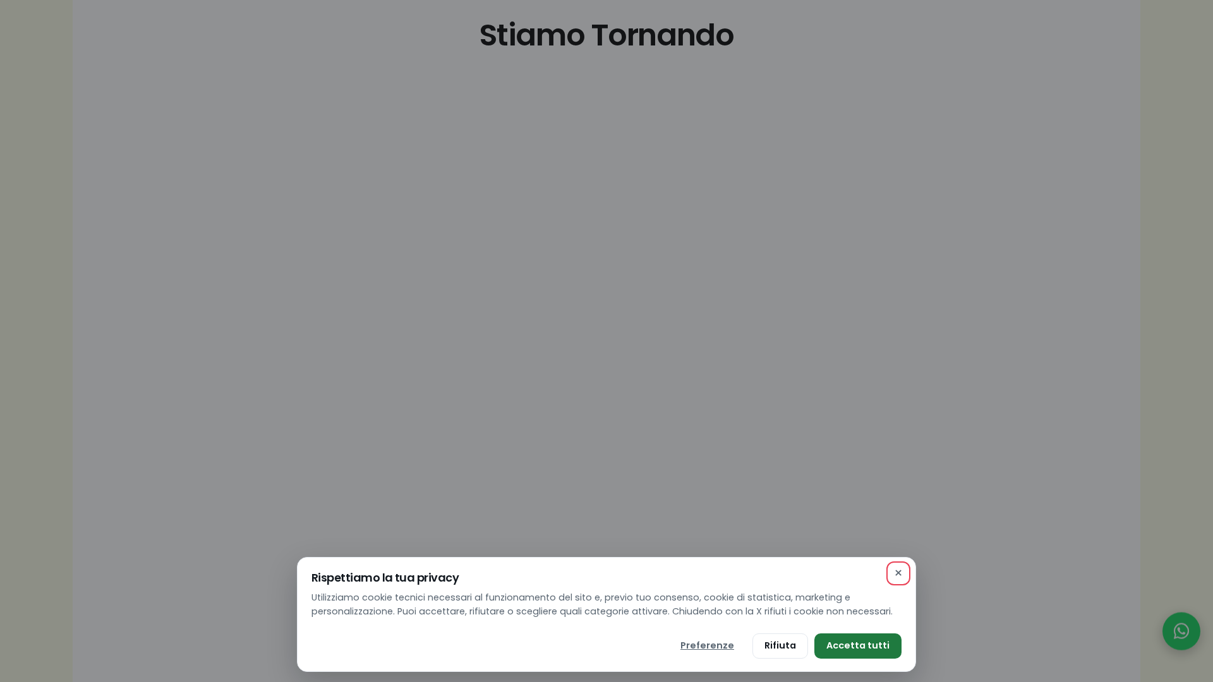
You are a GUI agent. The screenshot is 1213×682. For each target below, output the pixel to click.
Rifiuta (780, 645)
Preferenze (707, 645)
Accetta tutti (858, 645)
